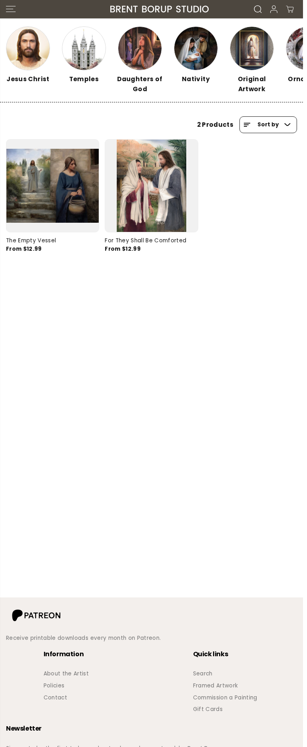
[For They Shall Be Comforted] (151, 186)
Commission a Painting (225, 697)
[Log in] (274, 9)
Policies (54, 685)
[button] (11, 9)
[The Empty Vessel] (52, 186)
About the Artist (66, 673)
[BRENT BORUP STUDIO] (149, 9)
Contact (55, 697)
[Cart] (290, 9)
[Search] (258, 9)
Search (203, 673)
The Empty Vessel (31, 240)
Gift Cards (208, 709)
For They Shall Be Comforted (145, 240)
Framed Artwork (215, 685)
